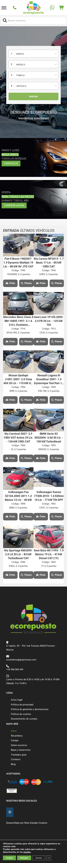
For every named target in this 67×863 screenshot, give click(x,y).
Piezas (28, 283)
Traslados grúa (18, 754)
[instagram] (9, 812)
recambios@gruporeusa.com (21, 659)
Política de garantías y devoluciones (29, 709)
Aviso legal (16, 699)
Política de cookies (21, 714)
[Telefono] (15, 8)
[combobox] (33, 53)
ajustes (27, 852)
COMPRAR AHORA (14, 205)
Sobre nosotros (19, 745)
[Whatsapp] (52, 8)
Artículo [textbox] (21, 86)
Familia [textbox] (20, 75)
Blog (13, 764)
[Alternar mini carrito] (61, 8)
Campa (14, 740)
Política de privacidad (22, 704)
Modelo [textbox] (20, 64)
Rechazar (24, 858)
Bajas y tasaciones (21, 749)
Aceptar (9, 858)
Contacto (16, 759)
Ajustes (39, 858)
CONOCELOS (11, 163)
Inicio (14, 731)
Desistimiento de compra (24, 718)
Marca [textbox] (20, 54)
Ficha (12, 283)
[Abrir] (3, 7)
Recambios (17, 735)
